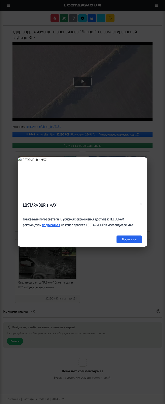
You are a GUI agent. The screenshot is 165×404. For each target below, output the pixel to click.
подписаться (51, 225)
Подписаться (129, 239)
